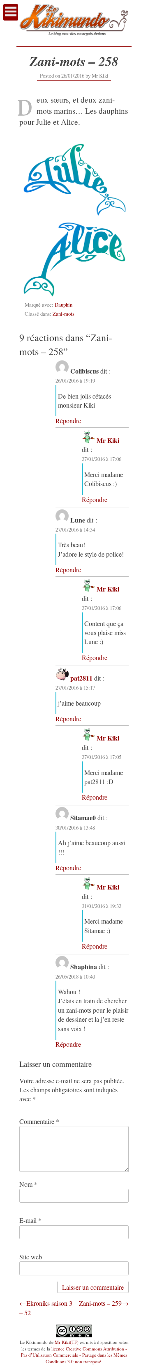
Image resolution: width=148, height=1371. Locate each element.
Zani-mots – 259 (100, 1303)
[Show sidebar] (10, 12)
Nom (28, 1184)
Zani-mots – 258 (74, 61)
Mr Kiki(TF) (67, 1342)
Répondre (68, 420)
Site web (30, 1256)
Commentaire (39, 1121)
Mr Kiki (100, 75)
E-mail (30, 1220)
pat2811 (81, 678)
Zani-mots (63, 313)
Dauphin (63, 304)
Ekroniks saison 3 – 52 (45, 1307)
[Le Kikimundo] (74, 38)
